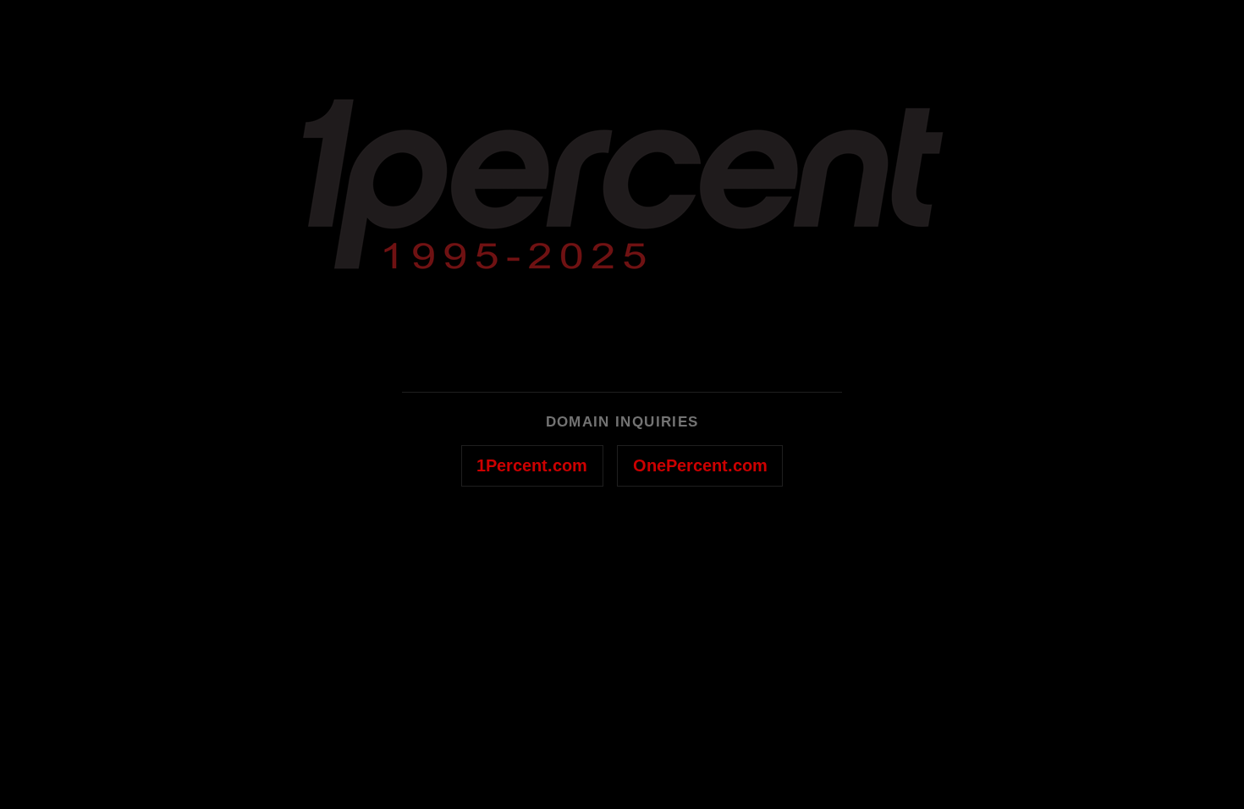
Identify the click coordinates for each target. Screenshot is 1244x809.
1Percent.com (531, 465)
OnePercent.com (700, 465)
